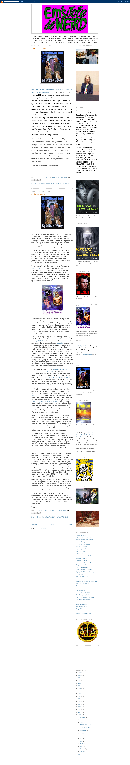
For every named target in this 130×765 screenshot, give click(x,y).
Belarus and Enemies (53, 514)
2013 (79, 707)
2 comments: (62, 510)
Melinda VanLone (87, 354)
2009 (79, 755)
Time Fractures (39, 185)
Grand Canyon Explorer (82, 567)
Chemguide (79, 553)
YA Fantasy (48, 185)
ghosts (51, 182)
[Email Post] (69, 177)
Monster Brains (80, 588)
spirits (58, 183)
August (82, 733)
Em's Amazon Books (81, 560)
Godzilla (60, 343)
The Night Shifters (38, 341)
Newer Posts (34, 524)
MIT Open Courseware (82, 583)
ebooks (34, 516)
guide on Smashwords (45, 371)
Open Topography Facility (83, 595)
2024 (79, 678)
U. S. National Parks (81, 611)
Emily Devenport (42, 182)
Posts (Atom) (42, 528)
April (81, 744)
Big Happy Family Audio (83, 549)
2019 (79, 691)
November (83, 720)
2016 (79, 699)
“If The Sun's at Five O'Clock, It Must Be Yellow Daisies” (86, 434)
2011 (79, 712)
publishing (41, 517)
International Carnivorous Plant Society (87, 581)
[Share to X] (36, 180)
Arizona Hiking (80, 542)
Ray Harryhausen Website (83, 599)
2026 (79, 672)
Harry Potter (59, 182)
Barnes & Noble (53, 402)
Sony (38, 402)
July (81, 736)
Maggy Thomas (50, 183)
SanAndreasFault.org (82, 602)
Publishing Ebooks (38, 194)
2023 (79, 680)
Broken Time (65, 514)
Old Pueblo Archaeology (83, 592)
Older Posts (70, 524)
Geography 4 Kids (81, 565)
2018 (79, 694)
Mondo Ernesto (80, 586)
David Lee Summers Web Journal (85, 556)
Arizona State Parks (81, 546)
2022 (79, 683)
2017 (79, 696)
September (83, 730)
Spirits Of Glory (37, 395)
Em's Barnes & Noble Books (84, 563)
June (81, 738)
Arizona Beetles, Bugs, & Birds (84, 539)
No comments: (63, 177)
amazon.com (41, 514)
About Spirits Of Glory (40, 48)
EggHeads (40, 516)
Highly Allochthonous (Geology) (85, 572)
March (82, 746)
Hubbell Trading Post (82, 576)
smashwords (49, 517)
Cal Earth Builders (81, 551)
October (82, 722)
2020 (79, 688)
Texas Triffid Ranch (81, 604)
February (82, 749)
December (83, 717)
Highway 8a (79, 574)
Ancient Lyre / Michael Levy (84, 537)
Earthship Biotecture (82, 558)
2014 (79, 704)
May (81, 741)
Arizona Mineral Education (83, 544)
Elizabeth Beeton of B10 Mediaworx (56, 377)
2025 (79, 675)
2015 (79, 701)
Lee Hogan (41, 183)
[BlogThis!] (34, 180)
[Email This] (32, 180)
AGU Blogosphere (81, 535)
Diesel (43, 402)
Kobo (33, 402)
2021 (79, 686)
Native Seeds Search (81, 590)
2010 (79, 715)
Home (52, 524)
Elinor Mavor (36, 268)
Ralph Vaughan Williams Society (85, 597)
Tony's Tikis (79, 609)
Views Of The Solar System (83, 613)
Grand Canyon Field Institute (84, 569)
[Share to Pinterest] (40, 180)
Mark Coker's (58, 369)
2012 (79, 709)
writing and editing (61, 517)
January (82, 751)
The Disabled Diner (81, 606)
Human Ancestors (81, 579)
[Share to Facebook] (38, 180)
